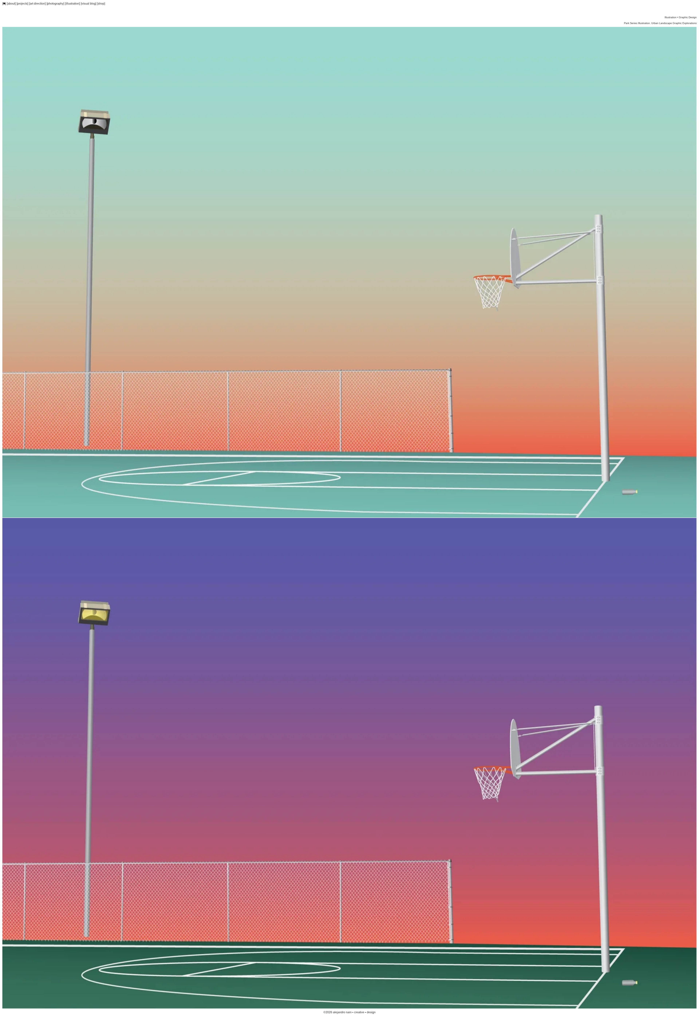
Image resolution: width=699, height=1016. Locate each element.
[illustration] (72, 3)
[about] (11, 3)
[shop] (101, 3)
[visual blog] (88, 3)
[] (4, 3)
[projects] (22, 3)
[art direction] (37, 3)
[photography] (55, 3)
